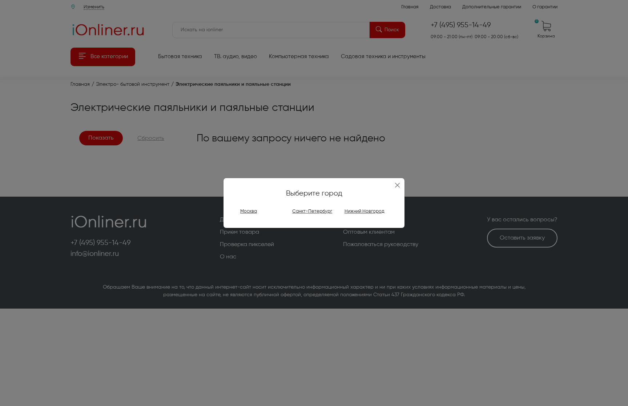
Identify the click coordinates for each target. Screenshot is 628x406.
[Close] (397, 185)
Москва (248, 211)
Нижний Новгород (365, 211)
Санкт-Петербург (312, 211)
